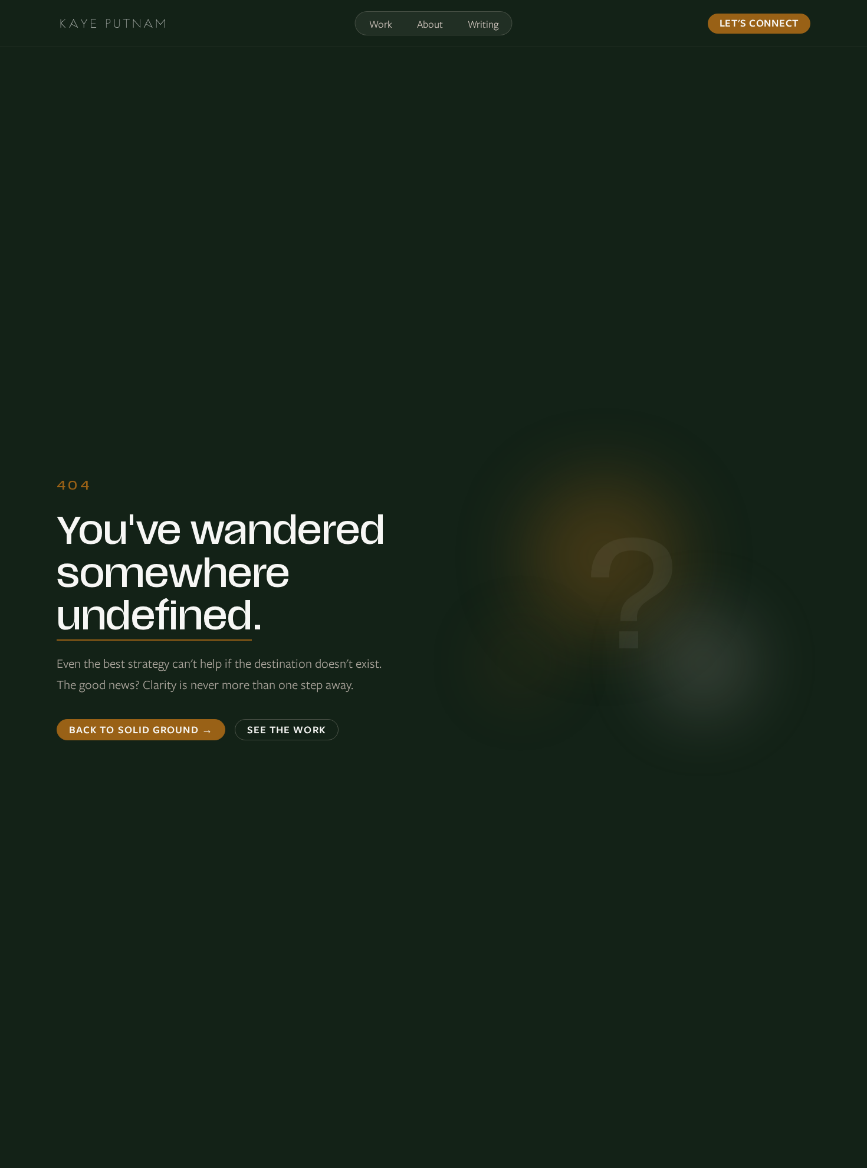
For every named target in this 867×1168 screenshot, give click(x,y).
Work (380, 24)
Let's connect (759, 23)
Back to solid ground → (141, 730)
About (430, 24)
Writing (483, 24)
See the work (286, 730)
